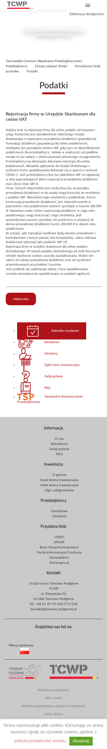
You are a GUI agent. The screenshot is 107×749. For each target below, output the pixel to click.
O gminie (59, 475)
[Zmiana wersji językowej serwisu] (62, 655)
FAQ (47, 387)
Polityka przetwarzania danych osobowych (53, 706)
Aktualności (59, 443)
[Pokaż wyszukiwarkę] (60, 5)
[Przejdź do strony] (20, 5)
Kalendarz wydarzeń (65, 330)
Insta (70, 634)
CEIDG (59, 537)
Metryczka (21, 299)
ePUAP (59, 542)
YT (61, 634)
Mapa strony (53, 714)
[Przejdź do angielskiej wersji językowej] (87, 5)
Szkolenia (50, 353)
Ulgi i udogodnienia (59, 490)
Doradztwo (51, 342)
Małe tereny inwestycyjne (59, 485)
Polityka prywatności (53, 690)
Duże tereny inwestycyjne (59, 480)
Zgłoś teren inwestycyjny (62, 365)
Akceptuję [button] (81, 741)
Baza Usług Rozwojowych (59, 547)
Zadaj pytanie (53, 376)
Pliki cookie (53, 698)
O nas (59, 438)
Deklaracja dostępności (86, 14)
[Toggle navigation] (101, 5)
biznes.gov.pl (59, 562)
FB (52, 634)
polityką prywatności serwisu (40, 741)
